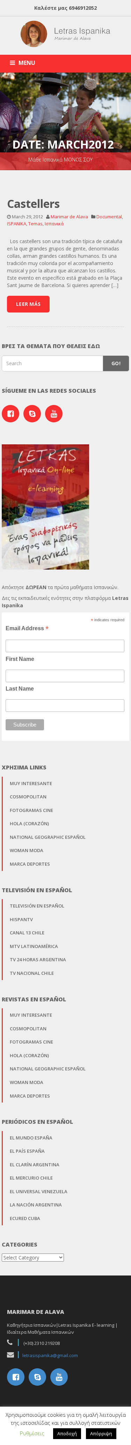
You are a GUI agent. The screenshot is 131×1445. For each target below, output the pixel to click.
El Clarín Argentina (34, 1164)
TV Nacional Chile (32, 973)
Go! (116, 363)
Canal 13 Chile (27, 933)
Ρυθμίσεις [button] (32, 1433)
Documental (109, 216)
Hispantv (21, 919)
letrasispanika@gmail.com (50, 1355)
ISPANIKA (16, 223)
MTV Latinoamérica (34, 946)
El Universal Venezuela (38, 1191)
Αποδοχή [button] (67, 1433)
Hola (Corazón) (29, 823)
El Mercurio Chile (31, 1178)
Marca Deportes (30, 864)
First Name (20, 659)
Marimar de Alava (69, 216)
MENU (27, 63)
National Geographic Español (48, 837)
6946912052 (83, 8)
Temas (35, 223)
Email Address (27, 628)
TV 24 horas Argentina (38, 959)
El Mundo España (31, 1138)
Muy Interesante (31, 783)
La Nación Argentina (36, 1205)
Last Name (20, 689)
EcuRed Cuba (25, 1218)
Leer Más (28, 304)
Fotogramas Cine (31, 810)
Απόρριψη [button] (101, 1433)
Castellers (33, 203)
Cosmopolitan (28, 796)
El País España (27, 1151)
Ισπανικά (54, 223)
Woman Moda (26, 850)
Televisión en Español (37, 906)
